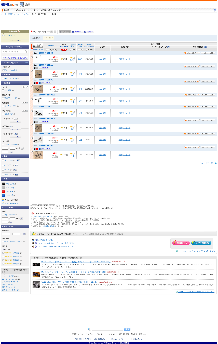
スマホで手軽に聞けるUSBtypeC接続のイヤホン (55, 246)
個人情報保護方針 (100, 339)
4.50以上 (18, 264)
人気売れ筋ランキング (10, 282)
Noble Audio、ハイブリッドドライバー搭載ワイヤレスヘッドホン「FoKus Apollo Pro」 (76, 262)
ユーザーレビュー (8, 279)
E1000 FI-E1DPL (43, 80)
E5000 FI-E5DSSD (44, 134)
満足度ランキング (8, 287)
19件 (80, 113)
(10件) (73, 129)
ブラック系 (11, 184)
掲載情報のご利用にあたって (43, 216)
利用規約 (88, 339)
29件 (80, 89)
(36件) (73, 90)
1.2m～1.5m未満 (12, 144)
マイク (8, 170)
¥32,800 (55, 138)
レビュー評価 (73, 45)
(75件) (73, 75)
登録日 (89, 44)
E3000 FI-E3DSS (43, 53)
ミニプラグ (10, 114)
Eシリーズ (47, 38)
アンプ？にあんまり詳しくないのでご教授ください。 (57, 243)
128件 (80, 59)
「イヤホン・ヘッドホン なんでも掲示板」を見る (196, 251)
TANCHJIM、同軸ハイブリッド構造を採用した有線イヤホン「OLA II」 (69, 282)
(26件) (73, 114)
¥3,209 (56, 72)
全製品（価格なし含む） (15, 241)
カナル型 (102, 59)
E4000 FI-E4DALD (44, 107)
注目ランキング (8, 284)
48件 (80, 74)
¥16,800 (55, 111)
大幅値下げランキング (10, 290)
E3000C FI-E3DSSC (44, 95)
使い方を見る (39, 49)
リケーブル (10, 160)
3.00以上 (18, 253)
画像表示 (78, 32)
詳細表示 (90, 32)
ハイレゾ (9, 165)
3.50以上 (18, 256)
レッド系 (10, 191)
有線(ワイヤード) (125, 59)
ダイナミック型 (11, 106)
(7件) (73, 156)
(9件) (73, 102)
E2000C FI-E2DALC (44, 119)
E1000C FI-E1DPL (44, 146)
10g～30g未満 (11, 215)
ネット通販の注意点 (47, 226)
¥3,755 (56, 57)
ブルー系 (10, 195)
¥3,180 (56, 126)
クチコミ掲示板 (8, 276)
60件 (80, 140)
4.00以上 (18, 260)
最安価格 (51, 45)
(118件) (72, 60)
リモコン (9, 175)
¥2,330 (56, 153)
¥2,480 (56, 87)
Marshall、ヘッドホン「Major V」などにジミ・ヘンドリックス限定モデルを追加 (73, 272)
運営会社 (78, 339)
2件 (80, 101)
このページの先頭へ (206, 163)
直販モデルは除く (12, 70)
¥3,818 (56, 99)
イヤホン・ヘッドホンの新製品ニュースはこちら (196, 292)
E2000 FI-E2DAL (43, 65)
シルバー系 (11, 188)
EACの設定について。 (45, 240)
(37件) (73, 141)
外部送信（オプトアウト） (120, 339)
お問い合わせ (138, 339)
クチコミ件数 (80, 45)
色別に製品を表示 (11, 203)
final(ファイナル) (12, 79)
